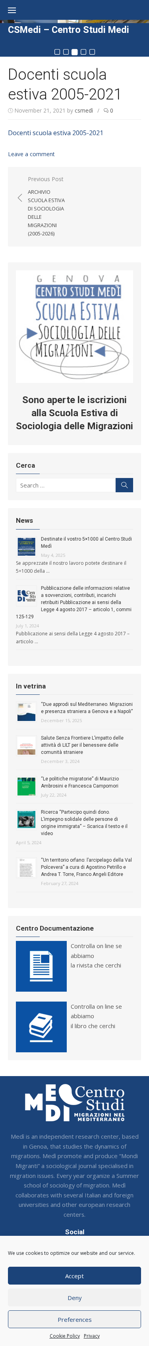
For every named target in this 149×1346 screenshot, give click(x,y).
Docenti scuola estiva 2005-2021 (55, 132)
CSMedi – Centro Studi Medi (68, 29)
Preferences (75, 1319)
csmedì (84, 110)
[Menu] (16, 10)
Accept (74, 1276)
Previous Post (46, 206)
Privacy (92, 1336)
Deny (75, 1298)
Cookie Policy (65, 1336)
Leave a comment (31, 154)
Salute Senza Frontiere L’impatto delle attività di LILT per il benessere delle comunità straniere (82, 745)
